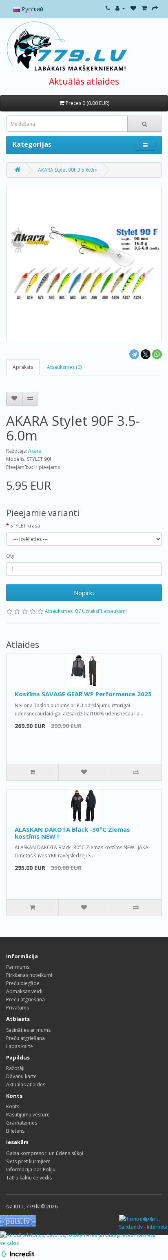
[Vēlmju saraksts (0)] (133, 8)
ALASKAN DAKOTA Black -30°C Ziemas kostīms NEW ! (72, 832)
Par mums (17, 967)
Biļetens (15, 1130)
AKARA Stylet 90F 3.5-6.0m (67, 169)
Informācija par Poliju (30, 1169)
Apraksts (23, 367)
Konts (12, 1106)
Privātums (17, 1007)
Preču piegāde (23, 983)
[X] (145, 354)
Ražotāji (15, 1068)
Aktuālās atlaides (84, 81)
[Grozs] (144, 8)
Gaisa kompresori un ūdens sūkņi (44, 1153)
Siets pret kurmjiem (28, 1161)
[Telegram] (134, 354)
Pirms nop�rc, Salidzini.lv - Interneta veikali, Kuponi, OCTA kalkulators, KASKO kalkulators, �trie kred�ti (143, 1223)
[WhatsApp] (157, 354)
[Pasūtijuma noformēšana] (155, 8)
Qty (10, 555)
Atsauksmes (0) (64, 367)
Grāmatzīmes (21, 1122)
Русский (31, 9)
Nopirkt (84, 593)
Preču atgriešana (25, 999)
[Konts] (120, 8)
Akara (35, 450)
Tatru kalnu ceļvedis (29, 1177)
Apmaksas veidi (24, 991)
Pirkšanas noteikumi (29, 975)
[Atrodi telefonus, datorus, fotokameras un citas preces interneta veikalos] (84, 1238)
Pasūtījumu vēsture (28, 1114)
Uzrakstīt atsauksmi (104, 611)
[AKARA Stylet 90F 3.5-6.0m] (84, 263)
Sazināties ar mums (28, 1030)
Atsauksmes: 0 (61, 611)
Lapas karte (19, 1046)
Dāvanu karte (21, 1076)
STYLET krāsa (25, 525)
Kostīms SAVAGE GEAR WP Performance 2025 (83, 694)
